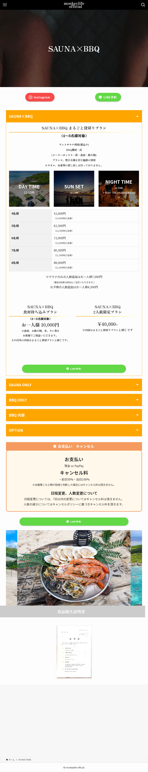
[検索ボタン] (143, 5)
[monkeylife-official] (74, 5)
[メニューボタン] (5, 5)
